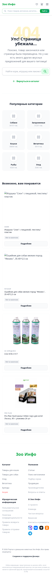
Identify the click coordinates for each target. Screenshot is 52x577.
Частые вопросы (35, 513)
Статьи (31, 470)
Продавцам (33, 483)
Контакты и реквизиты (38, 522)
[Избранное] (36, 4)
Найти (44, 11)
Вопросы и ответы (36, 492)
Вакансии (32, 518)
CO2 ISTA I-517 (11, 354)
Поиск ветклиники (36, 474)
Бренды (5, 487)
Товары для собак (10, 474)
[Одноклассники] (47, 528)
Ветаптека (7, 483)
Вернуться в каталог (28, 81)
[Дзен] (41, 528)
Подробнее (26, 243)
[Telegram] (30, 533)
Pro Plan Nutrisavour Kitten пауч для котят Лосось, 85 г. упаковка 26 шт (23, 417)
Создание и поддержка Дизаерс (26, 556)
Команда (32, 509)
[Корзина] (41, 4)
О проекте (33, 504)
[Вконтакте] (36, 528)
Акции (5, 492)
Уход (4, 479)
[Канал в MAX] (30, 528)
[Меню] (47, 4)
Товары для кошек (10, 470)
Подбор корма (34, 479)
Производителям (36, 487)
